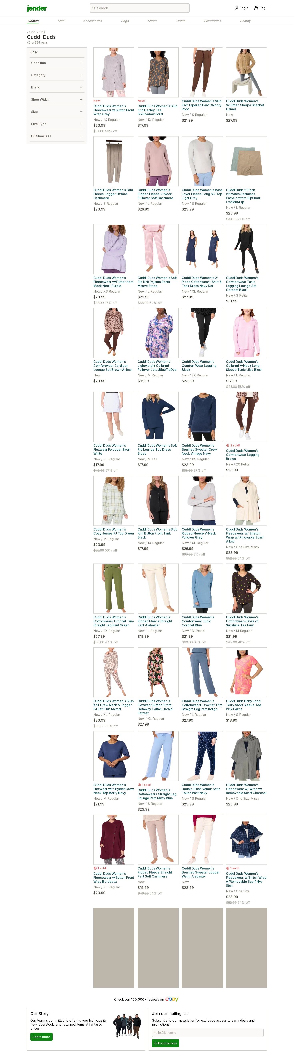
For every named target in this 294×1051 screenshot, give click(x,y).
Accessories (92, 21)
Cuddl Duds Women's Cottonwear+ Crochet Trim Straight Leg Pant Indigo (202, 705)
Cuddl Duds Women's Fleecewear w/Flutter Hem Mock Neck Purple (113, 282)
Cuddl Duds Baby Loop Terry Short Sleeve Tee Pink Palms (243, 705)
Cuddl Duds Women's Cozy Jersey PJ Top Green (113, 531)
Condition (38, 63)
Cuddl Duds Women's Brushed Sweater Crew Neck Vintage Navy (199, 449)
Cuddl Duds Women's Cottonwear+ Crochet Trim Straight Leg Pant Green (113, 621)
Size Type (38, 124)
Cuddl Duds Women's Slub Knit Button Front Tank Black (157, 533)
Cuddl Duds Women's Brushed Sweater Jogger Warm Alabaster (201, 872)
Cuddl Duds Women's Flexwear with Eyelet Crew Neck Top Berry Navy (113, 789)
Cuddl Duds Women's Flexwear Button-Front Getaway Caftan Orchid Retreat (155, 707)
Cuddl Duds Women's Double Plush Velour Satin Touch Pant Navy (201, 789)
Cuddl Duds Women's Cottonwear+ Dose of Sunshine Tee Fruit (242, 621)
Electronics (212, 21)
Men (61, 21)
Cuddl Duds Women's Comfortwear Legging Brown (242, 455)
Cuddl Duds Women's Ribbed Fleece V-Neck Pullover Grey (199, 533)
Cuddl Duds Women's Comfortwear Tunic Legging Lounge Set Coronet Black (242, 284)
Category (38, 75)
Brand (35, 87)
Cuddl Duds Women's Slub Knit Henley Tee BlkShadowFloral (157, 110)
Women (33, 21)
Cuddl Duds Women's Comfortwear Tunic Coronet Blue (198, 621)
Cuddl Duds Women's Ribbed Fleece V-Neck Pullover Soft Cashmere (155, 194)
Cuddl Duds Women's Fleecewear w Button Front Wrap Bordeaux (113, 877)
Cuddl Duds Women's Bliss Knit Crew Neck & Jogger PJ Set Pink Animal (113, 705)
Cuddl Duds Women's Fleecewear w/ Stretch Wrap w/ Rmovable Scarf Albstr (244, 535)
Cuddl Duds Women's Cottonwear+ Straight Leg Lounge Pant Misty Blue (157, 794)
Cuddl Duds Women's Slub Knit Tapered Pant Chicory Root (202, 105)
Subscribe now (165, 1043)
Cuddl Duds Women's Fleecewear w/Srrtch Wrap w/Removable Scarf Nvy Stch (246, 879)
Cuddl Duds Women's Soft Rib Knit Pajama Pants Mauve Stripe (157, 282)
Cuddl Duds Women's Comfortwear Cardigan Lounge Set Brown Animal (112, 366)
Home (180, 21)
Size (34, 112)
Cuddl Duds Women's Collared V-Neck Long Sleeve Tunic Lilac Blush (244, 366)
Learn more (41, 1037)
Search (102, 8)
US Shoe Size (41, 136)
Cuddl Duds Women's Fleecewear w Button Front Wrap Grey (113, 110)
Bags (125, 21)
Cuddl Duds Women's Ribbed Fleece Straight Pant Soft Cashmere (155, 872)
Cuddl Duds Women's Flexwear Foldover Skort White (111, 449)
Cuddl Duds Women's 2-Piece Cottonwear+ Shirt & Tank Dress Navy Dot (202, 282)
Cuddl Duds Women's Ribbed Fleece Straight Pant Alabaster (155, 621)
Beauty (245, 21)
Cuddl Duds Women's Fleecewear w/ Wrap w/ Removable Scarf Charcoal (246, 789)
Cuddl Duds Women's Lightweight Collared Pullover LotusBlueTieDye (157, 366)
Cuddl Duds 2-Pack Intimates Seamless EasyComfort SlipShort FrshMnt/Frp (243, 196)
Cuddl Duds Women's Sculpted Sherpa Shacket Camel (245, 105)
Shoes (152, 21)
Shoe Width (40, 99)
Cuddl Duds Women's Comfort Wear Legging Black (199, 366)
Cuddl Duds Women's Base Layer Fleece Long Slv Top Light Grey (202, 194)
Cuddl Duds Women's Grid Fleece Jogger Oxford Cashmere (113, 194)
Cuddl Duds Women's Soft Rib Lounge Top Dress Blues (157, 449)
